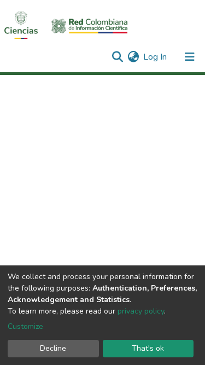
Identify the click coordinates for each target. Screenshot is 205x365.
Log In (155, 57)
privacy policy (141, 311)
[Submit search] (117, 56)
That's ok (148, 348)
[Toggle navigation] (189, 57)
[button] (133, 56)
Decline (53, 348)
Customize (25, 326)
